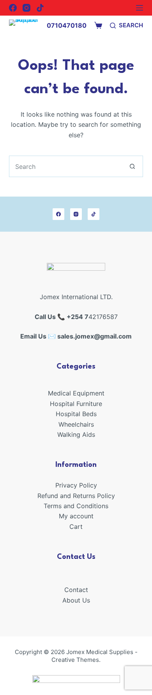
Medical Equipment (76, 393)
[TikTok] (40, 8)
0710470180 (67, 25)
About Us (76, 600)
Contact (76, 590)
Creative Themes (75, 659)
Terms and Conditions (76, 506)
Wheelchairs (76, 424)
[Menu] (139, 7)
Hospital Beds (76, 414)
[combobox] (65, 166)
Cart (76, 526)
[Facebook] (13, 8)
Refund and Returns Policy (76, 496)
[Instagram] (26, 8)
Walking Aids (76, 434)
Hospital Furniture (76, 404)
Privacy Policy (76, 485)
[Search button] (132, 166)
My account (76, 516)
